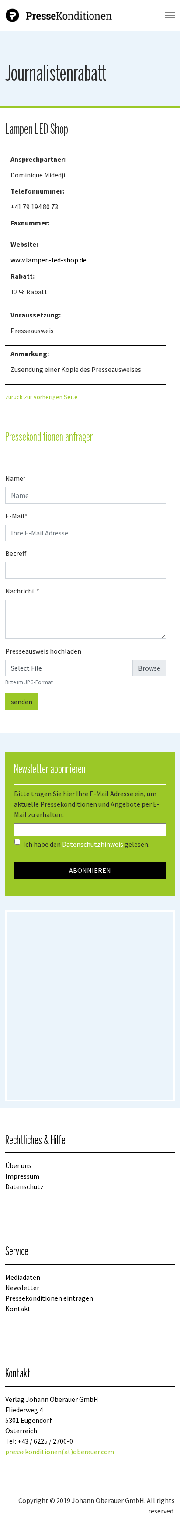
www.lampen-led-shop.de (48, 260)
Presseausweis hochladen (43, 651)
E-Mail (16, 515)
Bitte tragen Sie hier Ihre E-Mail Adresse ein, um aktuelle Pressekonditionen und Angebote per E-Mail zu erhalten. (86, 804)
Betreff (15, 553)
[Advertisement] (90, 1006)
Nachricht (22, 590)
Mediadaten (22, 1277)
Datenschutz (24, 1186)
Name (15, 478)
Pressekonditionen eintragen (49, 1298)
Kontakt (18, 1308)
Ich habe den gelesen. (86, 844)
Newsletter (22, 1287)
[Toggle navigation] (170, 15)
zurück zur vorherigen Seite (41, 397)
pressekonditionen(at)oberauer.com (59, 1451)
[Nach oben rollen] (160, 1510)
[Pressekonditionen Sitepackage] (59, 15)
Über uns (18, 1165)
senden (21, 701)
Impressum (22, 1176)
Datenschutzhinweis (92, 844)
